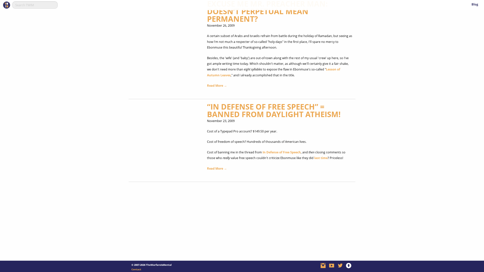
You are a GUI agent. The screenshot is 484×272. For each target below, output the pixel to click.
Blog (475, 4)
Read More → (217, 85)
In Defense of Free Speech (282, 152)
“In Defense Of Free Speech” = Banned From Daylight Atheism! (274, 110)
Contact (136, 269)
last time (321, 158)
